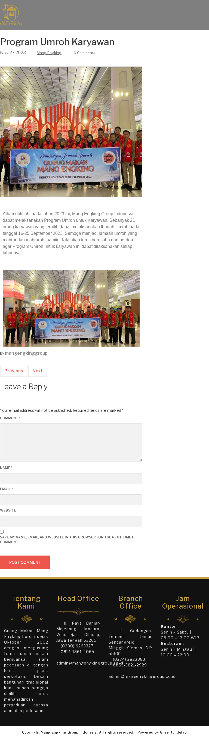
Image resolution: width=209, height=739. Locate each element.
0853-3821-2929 (130, 665)
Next (37, 370)
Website (8, 510)
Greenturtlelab (173, 732)
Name (6, 468)
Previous (13, 370)
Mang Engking (49, 53)
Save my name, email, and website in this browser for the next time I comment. (66, 539)
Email (6, 489)
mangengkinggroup (26, 353)
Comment (10, 418)
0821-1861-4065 (77, 651)
